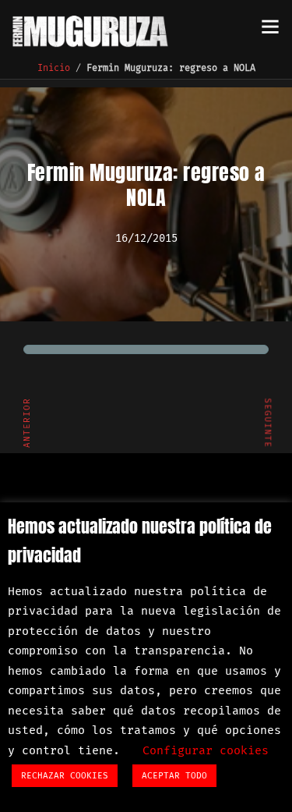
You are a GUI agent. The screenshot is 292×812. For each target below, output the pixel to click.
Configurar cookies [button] (205, 750)
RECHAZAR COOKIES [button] (64, 776)
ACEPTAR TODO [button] (174, 776)
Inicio (53, 67)
